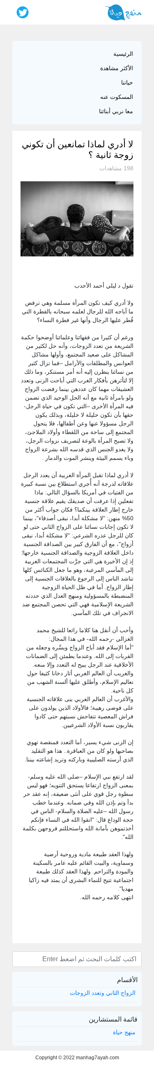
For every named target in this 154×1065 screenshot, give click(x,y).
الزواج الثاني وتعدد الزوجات (103, 993)
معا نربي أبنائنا (116, 111)
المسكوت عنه (116, 97)
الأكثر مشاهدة (116, 68)
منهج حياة (124, 1032)
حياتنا (127, 82)
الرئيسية (123, 53)
